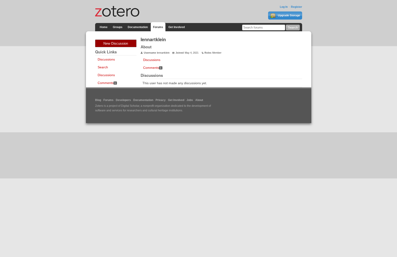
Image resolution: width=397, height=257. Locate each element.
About (199, 100)
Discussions (106, 59)
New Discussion (115, 43)
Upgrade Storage (288, 15)
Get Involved (176, 27)
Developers (123, 100)
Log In (284, 7)
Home (104, 27)
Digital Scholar (130, 105)
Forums (158, 27)
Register (296, 7)
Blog (98, 100)
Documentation (138, 27)
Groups (117, 27)
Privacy (161, 100)
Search (103, 67)
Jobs (190, 100)
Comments (107, 83)
